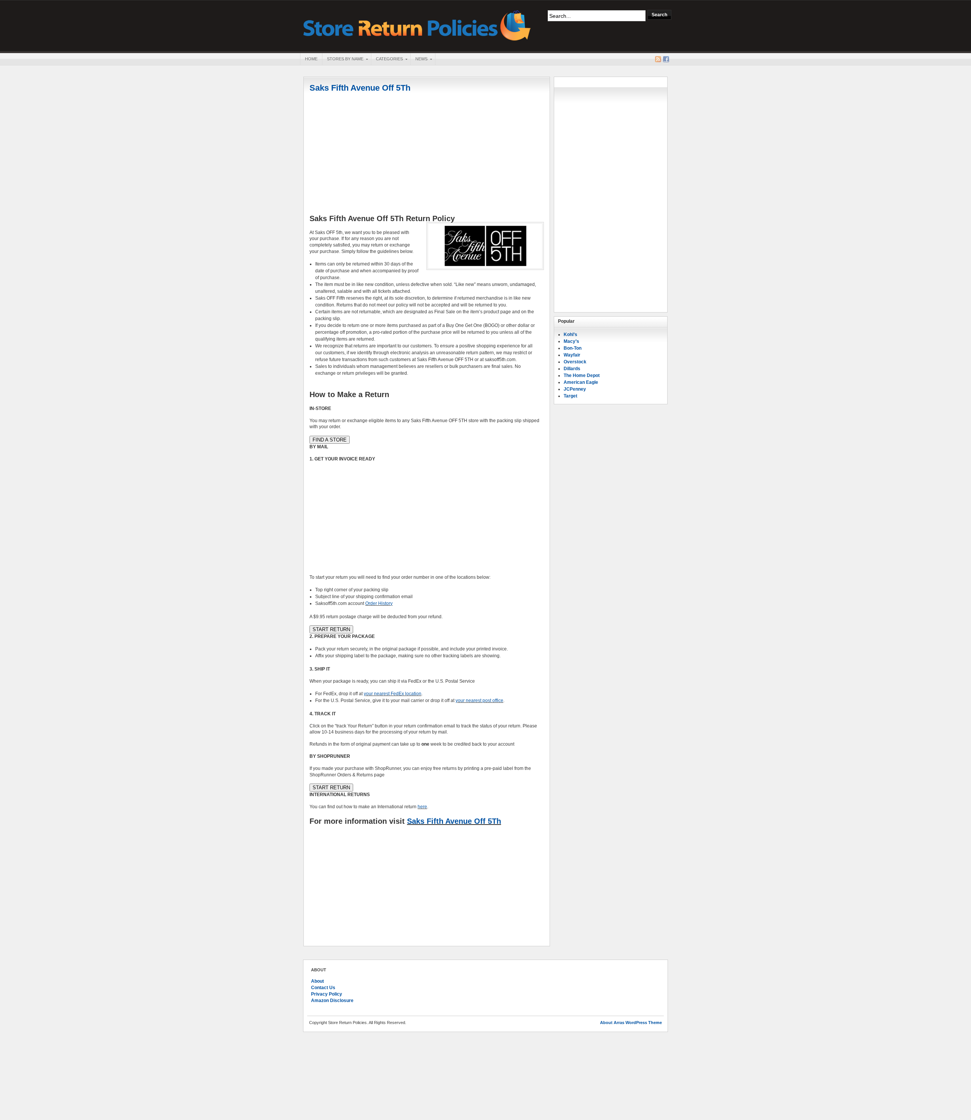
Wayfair (572, 355)
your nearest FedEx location (392, 693)
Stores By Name (342, 60)
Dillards (572, 368)
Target (570, 396)
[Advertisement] (427, 154)
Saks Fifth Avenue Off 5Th (360, 88)
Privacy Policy (326, 994)
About (317, 981)
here (422, 806)
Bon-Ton (572, 348)
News (418, 60)
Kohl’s (570, 334)
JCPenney (575, 389)
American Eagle (581, 382)
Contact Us (323, 987)
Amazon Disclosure (332, 1000)
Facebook (666, 59)
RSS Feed (658, 59)
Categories (387, 60)
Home (311, 59)
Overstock (575, 361)
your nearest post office (479, 700)
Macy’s (571, 341)
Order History (379, 603)
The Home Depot (582, 375)
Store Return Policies (417, 24)
